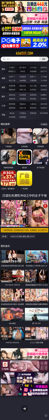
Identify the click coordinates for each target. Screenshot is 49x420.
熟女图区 (33, 99)
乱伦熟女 (33, 90)
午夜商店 (22, 113)
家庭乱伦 (22, 104)
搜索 (43, 59)
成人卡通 (33, 86)
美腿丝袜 (12, 99)
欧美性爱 (44, 86)
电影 (3, 87)
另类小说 (22, 108)
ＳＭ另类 (44, 80)
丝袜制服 (22, 80)
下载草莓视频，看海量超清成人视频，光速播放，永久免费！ (24, 230)
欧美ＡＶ (33, 77)
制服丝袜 (12, 90)
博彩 (3, 69)
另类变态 (44, 90)
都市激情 (12, 104)
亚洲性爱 (12, 86)
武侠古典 (44, 104)
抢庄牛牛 (44, 71)
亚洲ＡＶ (12, 77)
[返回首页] (46, 415)
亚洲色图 (22, 95)
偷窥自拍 (12, 95)
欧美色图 (33, 95)
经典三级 (22, 90)
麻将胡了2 (12, 71)
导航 (3, 114)
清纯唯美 (22, 99)
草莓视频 (33, 113)
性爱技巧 (44, 108)
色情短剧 (22, 117)
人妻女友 (33, 104)
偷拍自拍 (22, 86)
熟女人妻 (12, 80)
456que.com (24, 53)
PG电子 (12, 67)
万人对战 (33, 67)
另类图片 (44, 99)
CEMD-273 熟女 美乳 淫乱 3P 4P (22, 236)
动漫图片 (44, 95)
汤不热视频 (44, 113)
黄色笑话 (33, 108)
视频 (3, 78)
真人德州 (22, 67)
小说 (3, 105)
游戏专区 (44, 67)
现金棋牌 (33, 71)
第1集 (4, 236)
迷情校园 (12, 108)
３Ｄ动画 (44, 77)
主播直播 (33, 80)
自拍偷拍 (22, 77)
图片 (3, 96)
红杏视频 (12, 117)
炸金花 (22, 71)
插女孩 (12, 113)
